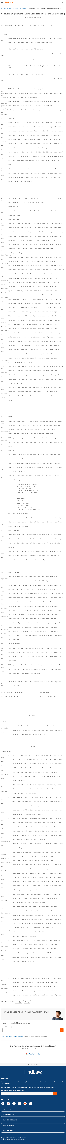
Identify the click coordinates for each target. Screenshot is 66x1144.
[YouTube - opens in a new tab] (8, 1103)
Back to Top (34, 1064)
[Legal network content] (63, 1130)
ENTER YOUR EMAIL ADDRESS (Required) (12, 1090)
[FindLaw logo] (9, 2)
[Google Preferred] (30, 1103)
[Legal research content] (63, 1125)
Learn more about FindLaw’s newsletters (12, 1036)
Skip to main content (33, 2)
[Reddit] (25, 1103)
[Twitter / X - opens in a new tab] (14, 1103)
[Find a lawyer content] (63, 1115)
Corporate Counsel (6, 8)
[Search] (63, 2)
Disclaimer (16, 1139)
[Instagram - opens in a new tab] (19, 1103)
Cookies (23, 1139)
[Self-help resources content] (63, 1120)
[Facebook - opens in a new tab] (2, 1103)
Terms (3, 1139)
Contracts (15, 8)
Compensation (23, 8)
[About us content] (63, 1109)
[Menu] (2, 2)
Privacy (9, 1139)
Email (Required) (7, 1027)
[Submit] (62, 1030)
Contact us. (8, 1083)
